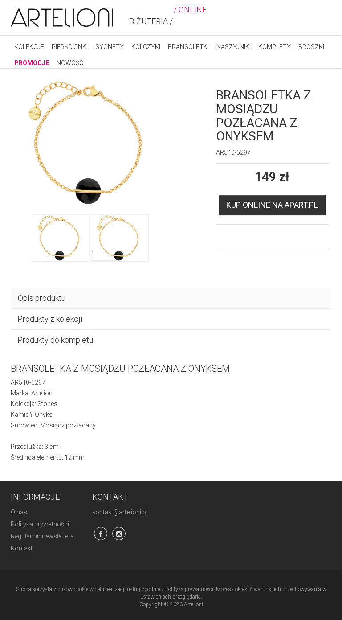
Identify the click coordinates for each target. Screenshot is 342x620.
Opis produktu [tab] (41, 298)
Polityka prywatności (40, 524)
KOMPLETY (274, 46)
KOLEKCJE (29, 46)
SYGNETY (109, 46)
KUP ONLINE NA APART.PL (272, 204)
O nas (19, 512)
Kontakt (22, 548)
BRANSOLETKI (188, 46)
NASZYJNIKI (233, 46)
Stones (47, 403)
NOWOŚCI (71, 62)
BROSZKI (311, 46)
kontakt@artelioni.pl (119, 512)
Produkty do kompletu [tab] (55, 340)
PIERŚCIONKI (70, 46)
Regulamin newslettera (42, 536)
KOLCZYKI (145, 46)
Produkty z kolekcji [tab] (49, 319)
